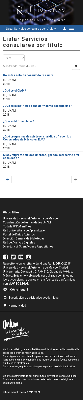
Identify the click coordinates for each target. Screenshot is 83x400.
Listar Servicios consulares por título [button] (30, 28)
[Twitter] (13, 257)
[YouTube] (20, 257)
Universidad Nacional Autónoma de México (30, 218)
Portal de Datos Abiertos (19, 234)
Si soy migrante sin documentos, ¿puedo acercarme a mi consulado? (41, 156)
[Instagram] (28, 257)
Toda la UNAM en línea (17, 226)
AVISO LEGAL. (20, 283)
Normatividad (17, 305)
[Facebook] (5, 257)
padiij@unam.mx (12, 382)
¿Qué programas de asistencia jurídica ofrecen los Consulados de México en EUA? (37, 138)
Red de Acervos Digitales (19, 242)
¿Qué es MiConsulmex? (18, 121)
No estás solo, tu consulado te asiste (28, 75)
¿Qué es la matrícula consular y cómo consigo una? (37, 105)
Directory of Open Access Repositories (28, 246)
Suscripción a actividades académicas (34, 297)
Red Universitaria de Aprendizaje (24, 230)
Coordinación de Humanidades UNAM (27, 222)
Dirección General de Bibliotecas (24, 238)
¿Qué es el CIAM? (14, 90)
